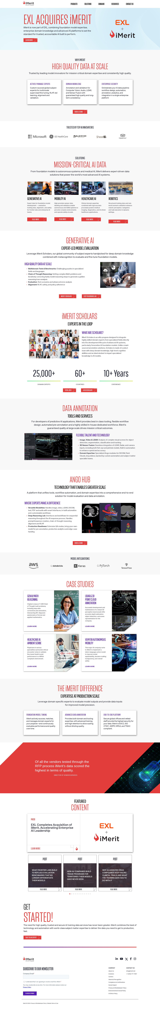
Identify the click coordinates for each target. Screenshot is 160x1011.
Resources (115, 4)
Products (74, 4)
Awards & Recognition (115, 979)
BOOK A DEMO (79, 111)
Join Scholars (87, 390)
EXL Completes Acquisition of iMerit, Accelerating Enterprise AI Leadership (52, 827)
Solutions (87, 4)
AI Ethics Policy (113, 993)
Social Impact (113, 985)
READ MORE (35, 219)
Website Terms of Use (52, 1003)
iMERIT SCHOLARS (66, 296)
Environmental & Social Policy (117, 990)
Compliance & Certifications (117, 982)
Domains (101, 4)
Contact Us (129, 4)
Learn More (29, 40)
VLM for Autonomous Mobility (95, 641)
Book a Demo (79, 543)
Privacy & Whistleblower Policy (117, 988)
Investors (111, 974)
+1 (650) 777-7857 (131, 974)
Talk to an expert (31, 937)
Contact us (130, 968)
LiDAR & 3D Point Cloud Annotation (90, 599)
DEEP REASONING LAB (90, 296)
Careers (111, 976)
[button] (69, 893)
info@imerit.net (130, 971)
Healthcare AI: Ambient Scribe (34, 641)
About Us (111, 971)
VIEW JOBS (68, 390)
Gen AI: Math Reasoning (32, 597)
